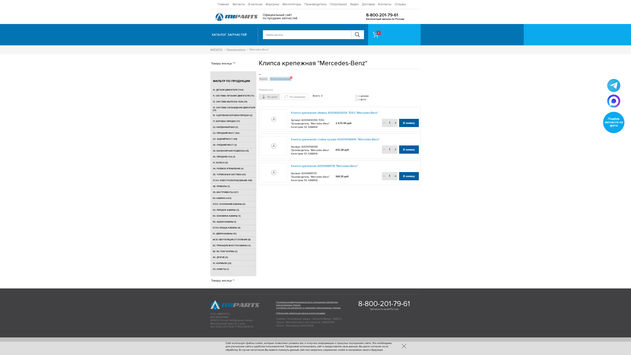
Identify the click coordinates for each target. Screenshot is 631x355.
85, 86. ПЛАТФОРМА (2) (225, 251)
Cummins (281, 318)
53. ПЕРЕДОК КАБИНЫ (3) (226, 210)
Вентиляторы (291, 4)
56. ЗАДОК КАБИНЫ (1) (224, 222)
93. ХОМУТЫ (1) (221, 269)
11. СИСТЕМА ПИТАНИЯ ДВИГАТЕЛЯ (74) (233, 96)
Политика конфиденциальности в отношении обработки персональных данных (307, 303)
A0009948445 (309, 146)
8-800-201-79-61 (382, 15)
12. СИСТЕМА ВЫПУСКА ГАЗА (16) (230, 101)
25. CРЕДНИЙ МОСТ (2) (225, 145)
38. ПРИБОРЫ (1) (221, 186)
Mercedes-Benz (295, 322)
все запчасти (312, 322)
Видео (354, 4)
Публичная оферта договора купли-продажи (300, 313)
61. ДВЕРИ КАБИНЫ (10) (225, 233)
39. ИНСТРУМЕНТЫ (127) (225, 192)
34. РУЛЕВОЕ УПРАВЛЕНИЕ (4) (228, 168)
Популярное (338, 4)
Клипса (263, 79)
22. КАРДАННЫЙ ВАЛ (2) (225, 127)
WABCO (337, 318)
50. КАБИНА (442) (222, 198)
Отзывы (400, 4)
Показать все (266, 89)
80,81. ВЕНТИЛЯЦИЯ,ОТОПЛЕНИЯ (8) (232, 239)
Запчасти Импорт (321, 318)
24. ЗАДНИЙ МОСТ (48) (225, 139)
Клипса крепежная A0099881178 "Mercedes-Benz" (324, 166)
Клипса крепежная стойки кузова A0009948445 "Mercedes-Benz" (335, 139)
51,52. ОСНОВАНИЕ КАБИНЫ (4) (229, 204)
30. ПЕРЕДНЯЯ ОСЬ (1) (224, 156)
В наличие (255, 4)
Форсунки (272, 4)
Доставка (368, 4)
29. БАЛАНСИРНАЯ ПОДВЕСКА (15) (231, 151)
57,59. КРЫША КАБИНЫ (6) (226, 227)
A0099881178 (308, 173)
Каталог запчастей (229, 34)
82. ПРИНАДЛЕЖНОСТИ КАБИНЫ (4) (232, 245)
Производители (315, 4)
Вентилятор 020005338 (299, 325)
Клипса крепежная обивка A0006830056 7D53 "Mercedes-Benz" (334, 113)
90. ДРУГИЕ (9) (220, 257)
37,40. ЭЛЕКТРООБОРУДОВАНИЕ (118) (232, 180)
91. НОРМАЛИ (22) (222, 263)
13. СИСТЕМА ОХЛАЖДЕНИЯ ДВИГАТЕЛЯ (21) (234, 109)
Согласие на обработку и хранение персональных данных (308, 307)
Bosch (280, 322)
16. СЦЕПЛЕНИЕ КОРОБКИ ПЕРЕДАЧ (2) (232, 115)
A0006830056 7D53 (312, 120)
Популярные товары (299, 318)
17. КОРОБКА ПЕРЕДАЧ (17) (226, 121)
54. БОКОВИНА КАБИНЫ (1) (227, 216)
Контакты (384, 4)
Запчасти (238, 4)
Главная (223, 4)
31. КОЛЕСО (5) (220, 162)
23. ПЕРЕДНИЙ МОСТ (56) (226, 133)
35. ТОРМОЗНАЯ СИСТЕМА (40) (229, 174)
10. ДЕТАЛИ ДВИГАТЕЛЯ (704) (228, 90)
